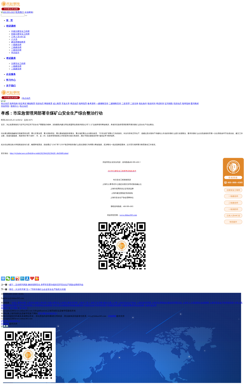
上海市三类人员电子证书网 (90, 303)
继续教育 (31, 103)
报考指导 (83, 103)
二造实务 (134, 103)
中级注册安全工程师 (20, 31)
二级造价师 (16, 50)
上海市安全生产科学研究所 (221, 303)
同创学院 (5, 106)
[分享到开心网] (37, 279)
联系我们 (20, 12)
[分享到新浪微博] (18, 279)
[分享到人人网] (27, 279)
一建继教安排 (102, 103)
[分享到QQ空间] (13, 279)
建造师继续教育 (18, 42)
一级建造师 (16, 45)
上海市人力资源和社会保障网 (195, 303)
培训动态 (40, 103)
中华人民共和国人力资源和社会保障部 (35, 305)
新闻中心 (15, 106)
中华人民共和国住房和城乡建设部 (68, 305)
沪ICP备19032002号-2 (47, 313)
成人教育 (57, 103)
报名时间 (151, 103)
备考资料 (91, 103)
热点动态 (26, 98)
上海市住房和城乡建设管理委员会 (166, 303)
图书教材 (195, 103)
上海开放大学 (150, 305)
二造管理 (125, 103)
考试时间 (160, 103)
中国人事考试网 (19, 303)
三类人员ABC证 (18, 37)
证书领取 (169, 103)
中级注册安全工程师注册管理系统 (62, 303)
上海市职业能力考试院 (36, 303)
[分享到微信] (8, 279)
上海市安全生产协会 (127, 303)
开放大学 (66, 103)
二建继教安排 (115, 103)
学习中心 (23, 308)
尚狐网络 (112, 316)
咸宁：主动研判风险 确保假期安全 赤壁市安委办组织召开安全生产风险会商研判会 (46, 285)
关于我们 (14, 308)
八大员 (14, 39)
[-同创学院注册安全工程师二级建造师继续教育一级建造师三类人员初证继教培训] (11, 10)
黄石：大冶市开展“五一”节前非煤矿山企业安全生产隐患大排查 (37, 289)
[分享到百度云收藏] (32, 279)
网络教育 (48, 103)
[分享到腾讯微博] (22, 279)
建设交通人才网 (110, 303)
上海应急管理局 (144, 303)
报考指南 (14, 103)
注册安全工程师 (18, 63)
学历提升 (15, 53)
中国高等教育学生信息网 (132, 305)
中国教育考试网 (114, 305)
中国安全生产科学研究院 (95, 305)
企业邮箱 (29, 12)
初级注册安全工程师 (20, 34)
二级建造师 (16, 47)
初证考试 (22, 103)
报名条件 (143, 103)
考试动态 (74, 103)
